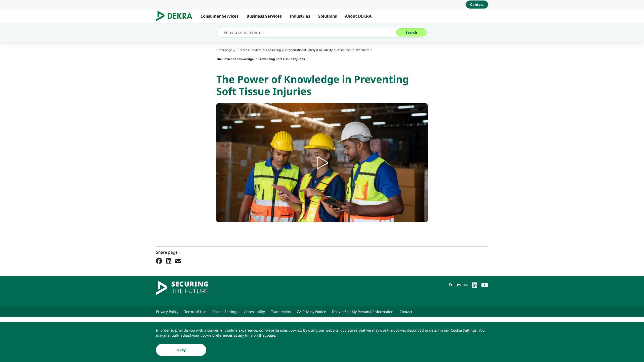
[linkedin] (474, 284)
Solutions (327, 16)
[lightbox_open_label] (322, 162)
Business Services (264, 16)
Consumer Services (219, 16)
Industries (300, 16)
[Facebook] (159, 261)
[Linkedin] (168, 261)
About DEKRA (358, 16)
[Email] (178, 261)
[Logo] (176, 16)
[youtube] (484, 284)
